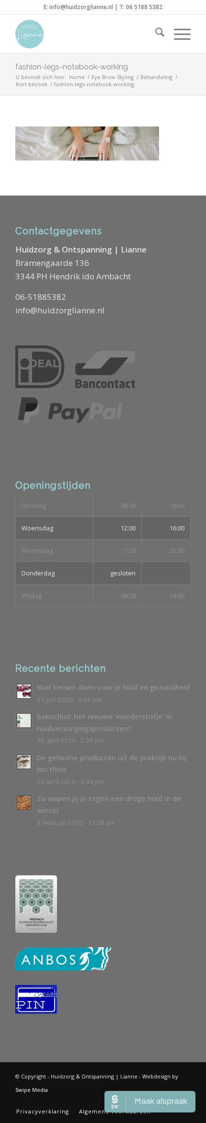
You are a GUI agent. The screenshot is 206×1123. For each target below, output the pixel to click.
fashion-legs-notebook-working (71, 66)
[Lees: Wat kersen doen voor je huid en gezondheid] (24, 691)
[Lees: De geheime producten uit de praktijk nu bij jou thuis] (24, 761)
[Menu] (177, 34)
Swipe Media (31, 1089)
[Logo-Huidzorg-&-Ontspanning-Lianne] (85, 34)
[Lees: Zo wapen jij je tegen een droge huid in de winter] (24, 802)
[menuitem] (155, 34)
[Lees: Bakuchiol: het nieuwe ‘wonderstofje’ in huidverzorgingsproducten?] (24, 720)
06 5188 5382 (144, 7)
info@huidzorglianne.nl (81, 7)
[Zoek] (155, 34)
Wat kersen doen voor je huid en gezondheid (113, 687)
